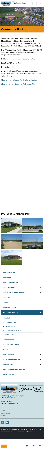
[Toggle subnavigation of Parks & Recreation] (40, 312)
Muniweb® (21, 431)
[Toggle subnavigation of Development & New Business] (40, 292)
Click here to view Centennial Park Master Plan (18, 84)
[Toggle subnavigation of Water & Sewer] (40, 364)
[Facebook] (2, 422)
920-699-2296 (11, 397)
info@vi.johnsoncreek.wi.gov (14, 396)
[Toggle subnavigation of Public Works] (40, 354)
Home (3, 410)
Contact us (5, 413)
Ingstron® (29, 431)
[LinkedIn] (7, 422)
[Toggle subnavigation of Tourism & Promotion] (40, 359)
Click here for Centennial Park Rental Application (19, 80)
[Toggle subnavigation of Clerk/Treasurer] (40, 287)
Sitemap (4, 415)
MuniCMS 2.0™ (5, 431)
